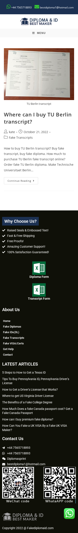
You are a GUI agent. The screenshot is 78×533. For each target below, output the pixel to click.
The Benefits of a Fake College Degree (27, 402)
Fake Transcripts (21, 137)
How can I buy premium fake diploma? (27, 419)
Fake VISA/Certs (13, 343)
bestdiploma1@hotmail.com (57, 7)
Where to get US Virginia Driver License (28, 396)
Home (6, 321)
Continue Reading (23, 179)
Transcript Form (39, 298)
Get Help (8, 349)
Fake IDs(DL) (11, 332)
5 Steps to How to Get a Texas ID (24, 372)
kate (12, 132)
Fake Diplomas (12, 326)
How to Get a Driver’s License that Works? (30, 389)
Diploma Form (39, 276)
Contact (8, 354)
